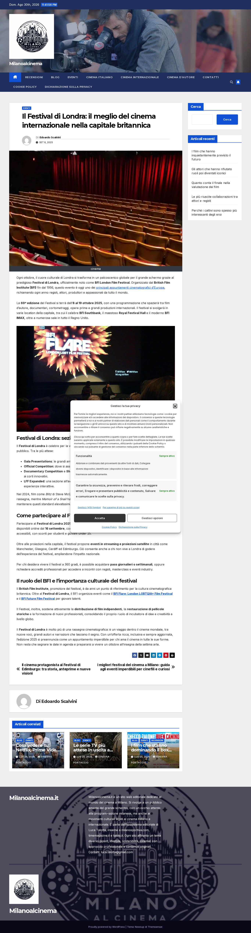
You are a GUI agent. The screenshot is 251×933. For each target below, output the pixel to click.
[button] (175, 406)
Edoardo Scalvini (50, 137)
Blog (55, 77)
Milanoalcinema (25, 63)
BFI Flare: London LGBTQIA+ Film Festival (143, 593)
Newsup (139, 926)
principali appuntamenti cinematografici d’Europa (130, 287)
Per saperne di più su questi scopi (121, 507)
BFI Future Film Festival (38, 598)
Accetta (100, 518)
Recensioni (34, 77)
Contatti (211, 77)
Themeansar (155, 926)
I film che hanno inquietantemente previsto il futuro (211, 155)
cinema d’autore (181, 77)
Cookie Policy (109, 527)
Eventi (73, 77)
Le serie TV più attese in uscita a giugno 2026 (91, 750)
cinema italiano (99, 77)
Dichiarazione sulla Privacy (133, 527)
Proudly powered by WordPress (107, 926)
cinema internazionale (140, 77)
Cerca (196, 107)
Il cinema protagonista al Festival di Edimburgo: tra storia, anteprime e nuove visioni (56, 669)
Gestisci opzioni (152, 518)
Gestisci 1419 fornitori (89, 507)
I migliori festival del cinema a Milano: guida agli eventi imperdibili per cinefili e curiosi (133, 667)
